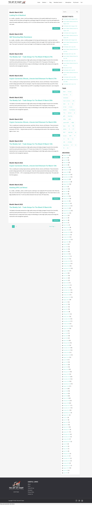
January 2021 (66, 316)
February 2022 (66, 285)
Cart (81, 2)
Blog (50, 2)
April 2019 (65, 367)
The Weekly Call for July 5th (69, 70)
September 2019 (67, 355)
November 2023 (66, 235)
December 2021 (66, 290)
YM (63, 148)
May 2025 (65, 191)
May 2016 (65, 449)
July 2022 (65, 273)
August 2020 (66, 328)
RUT (64, 132)
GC (74, 113)
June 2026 (65, 160)
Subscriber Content (58, 2)
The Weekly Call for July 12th (69, 61)
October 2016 (66, 439)
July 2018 (65, 389)
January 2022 (66, 288)
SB (75, 132)
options (64, 129)
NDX (73, 122)
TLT (64, 139)
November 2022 (66, 263)
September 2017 (67, 413)
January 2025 (66, 201)
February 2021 (66, 314)
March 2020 (66, 340)
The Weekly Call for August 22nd (70, 19)
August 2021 (66, 300)
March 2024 (66, 225)
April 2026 (65, 165)
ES (72, 104)
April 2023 (65, 251)
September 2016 (67, 441)
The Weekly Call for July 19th (69, 54)
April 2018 (65, 396)
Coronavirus (65, 98)
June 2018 (65, 391)
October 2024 (66, 208)
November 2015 (66, 461)
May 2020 (65, 336)
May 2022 (65, 278)
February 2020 (66, 343)
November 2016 (66, 437)
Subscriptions (68, 2)
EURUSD (65, 110)
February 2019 (66, 372)
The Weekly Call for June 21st (69, 84)
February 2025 (66, 199)
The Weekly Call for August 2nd (70, 40)
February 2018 (66, 401)
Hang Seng (70, 116)
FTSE (64, 113)
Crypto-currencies (66, 101)
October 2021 (66, 295)
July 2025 (65, 187)
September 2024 (67, 211)
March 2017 (66, 427)
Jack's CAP (66, 122)
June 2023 (65, 247)
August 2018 (66, 386)
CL (70, 95)
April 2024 (65, 223)
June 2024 (65, 218)
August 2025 (66, 184)
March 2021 (66, 312)
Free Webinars (72, 110)
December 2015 (66, 458)
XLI (75, 145)
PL (69, 129)
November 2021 (66, 292)
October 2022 (66, 266)
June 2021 (65, 304)
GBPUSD (70, 113)
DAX (73, 101)
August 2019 (66, 357)
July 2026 (65, 158)
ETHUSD (70, 107)
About (29, 484)
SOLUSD (65, 136)
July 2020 (65, 331)
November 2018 (66, 379)
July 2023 (65, 244)
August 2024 (66, 213)
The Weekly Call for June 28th (69, 77)
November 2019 (66, 350)
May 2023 (65, 249)
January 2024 (66, 230)
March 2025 (66, 196)
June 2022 (65, 275)
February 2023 (66, 256)
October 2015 (66, 463)
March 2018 (66, 398)
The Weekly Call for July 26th (69, 47)
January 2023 (66, 259)
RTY (73, 129)
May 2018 (65, 393)
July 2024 (65, 215)
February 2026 (66, 170)
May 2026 (65, 162)
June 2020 (65, 333)
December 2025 (66, 175)
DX (68, 104)
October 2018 (66, 381)
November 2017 (66, 408)
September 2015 (67, 466)
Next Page (52, 226)
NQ (73, 126)
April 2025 (65, 194)
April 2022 (65, 280)
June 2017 (65, 420)
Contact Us (30, 494)
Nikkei (64, 126)
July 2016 (65, 444)
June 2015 (65, 473)
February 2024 (66, 227)
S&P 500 (70, 132)
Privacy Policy (31, 492)
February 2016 (66, 454)
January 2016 (66, 456)
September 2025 (67, 182)
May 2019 (65, 365)
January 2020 (66, 345)
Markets (44, 2)
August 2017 (66, 415)
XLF (72, 145)
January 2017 (66, 432)
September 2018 (67, 384)
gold (64, 116)
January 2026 (66, 172)
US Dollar (70, 142)
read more (56, 28)
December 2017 (66, 405)
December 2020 (66, 319)
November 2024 (66, 206)
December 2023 (66, 232)
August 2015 (66, 468)
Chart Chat (65, 95)
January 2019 (66, 374)
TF (74, 136)
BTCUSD (69, 92)
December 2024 (66, 203)
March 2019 (66, 369)
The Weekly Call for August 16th (70, 26)
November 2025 (66, 177)
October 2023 (66, 237)
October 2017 (66, 410)
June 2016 (65, 446)
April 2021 (65, 309)
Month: (16, 12)
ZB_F (68, 148)
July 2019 (65, 360)
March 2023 (66, 254)
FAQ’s (29, 486)
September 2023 (67, 239)
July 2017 (65, 417)
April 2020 (65, 338)
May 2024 (65, 220)
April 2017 (65, 425)
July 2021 (65, 302)
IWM (69, 119)
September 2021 (67, 297)
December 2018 (66, 377)
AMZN (64, 92)
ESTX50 (64, 107)
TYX (72, 139)
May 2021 (65, 307)
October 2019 (66, 352)
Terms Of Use (31, 488)
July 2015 (65, 470)
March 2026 (66, 167)
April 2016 (65, 451)
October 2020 (66, 324)
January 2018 (66, 403)
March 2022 (66, 283)
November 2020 (66, 321)
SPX (70, 136)
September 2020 (67, 326)
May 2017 (65, 422)
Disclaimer (30, 490)
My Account (75, 2)
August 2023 (66, 242)
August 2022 (66, 271)
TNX (68, 139)
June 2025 (65, 189)
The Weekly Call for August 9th (70, 33)
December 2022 (66, 261)
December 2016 (66, 434)
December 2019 (66, 348)
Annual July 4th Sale (67, 68)
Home (38, 2)
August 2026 (66, 155)
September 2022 (67, 268)
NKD (69, 126)
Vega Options (66, 145)
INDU (64, 119)
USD (64, 142)
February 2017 (66, 429)
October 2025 (66, 179)
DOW (64, 104)
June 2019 (65, 362)
